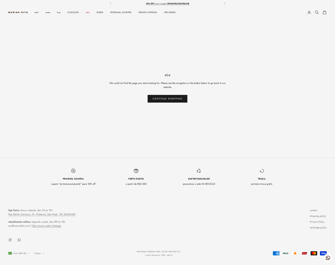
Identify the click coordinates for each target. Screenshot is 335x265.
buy (58, 12)
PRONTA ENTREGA (148, 12)
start (37, 12)
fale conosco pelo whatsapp (46, 225)
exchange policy (318, 227)
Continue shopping (167, 98)
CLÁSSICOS (73, 12)
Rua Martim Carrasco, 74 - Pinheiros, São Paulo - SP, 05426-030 (41, 214)
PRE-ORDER (170, 12)
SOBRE (99, 12)
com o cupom (167, 3)
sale (88, 12)
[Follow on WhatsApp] (19, 240)
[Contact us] (328, 258)
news (48, 12)
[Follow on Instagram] (10, 240)
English (38, 253)
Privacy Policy (317, 221)
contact (313, 210)
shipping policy (318, 216)
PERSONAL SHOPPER (121, 12)
